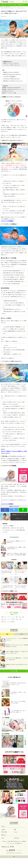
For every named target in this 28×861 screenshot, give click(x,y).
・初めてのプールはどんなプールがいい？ (11, 74)
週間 (7, 634)
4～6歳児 (12, 619)
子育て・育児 (4, 831)
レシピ (9, 619)
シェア (5, 510)
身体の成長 (12, 621)
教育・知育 (3, 621)
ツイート (14, 510)
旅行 (5, 619)
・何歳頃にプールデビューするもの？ (10, 72)
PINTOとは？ (21, 4)
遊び (5, 16)
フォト (4, 835)
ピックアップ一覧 (12, 4)
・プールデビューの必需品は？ (9, 76)
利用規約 (24, 841)
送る (23, 510)
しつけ (8, 621)
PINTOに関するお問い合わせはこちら (14, 841)
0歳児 (3, 16)
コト (4, 826)
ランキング (3, 4)
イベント (15, 831)
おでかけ (3, 829)
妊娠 (15, 829)
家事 (2, 619)
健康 (20, 619)
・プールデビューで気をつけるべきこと (11, 78)
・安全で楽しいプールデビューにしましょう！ (12, 80)
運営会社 (18, 843)
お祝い (17, 619)
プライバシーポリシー (11, 843)
